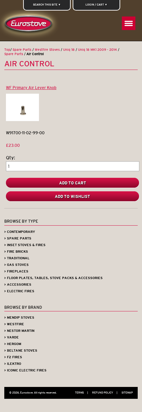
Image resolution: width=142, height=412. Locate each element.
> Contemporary (19, 232)
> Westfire (14, 324)
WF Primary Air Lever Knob (31, 87)
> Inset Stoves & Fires (25, 245)
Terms (81, 392)
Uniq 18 (69, 49)
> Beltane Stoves (20, 350)
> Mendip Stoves (19, 317)
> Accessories (17, 284)
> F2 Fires (13, 357)
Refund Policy (104, 392)
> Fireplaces (16, 271)
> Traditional (16, 258)
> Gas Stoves (16, 265)
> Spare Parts (17, 238)
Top (7, 49)
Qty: (10, 157)
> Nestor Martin (19, 331)
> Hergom (12, 344)
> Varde (11, 337)
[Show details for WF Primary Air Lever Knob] (22, 119)
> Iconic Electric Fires (25, 370)
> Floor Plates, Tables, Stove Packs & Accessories (53, 278)
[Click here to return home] (30, 25)
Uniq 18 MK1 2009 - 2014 (97, 49)
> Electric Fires (19, 291)
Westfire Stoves (47, 49)
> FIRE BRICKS (16, 251)
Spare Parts (22, 49)
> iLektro (12, 363)
